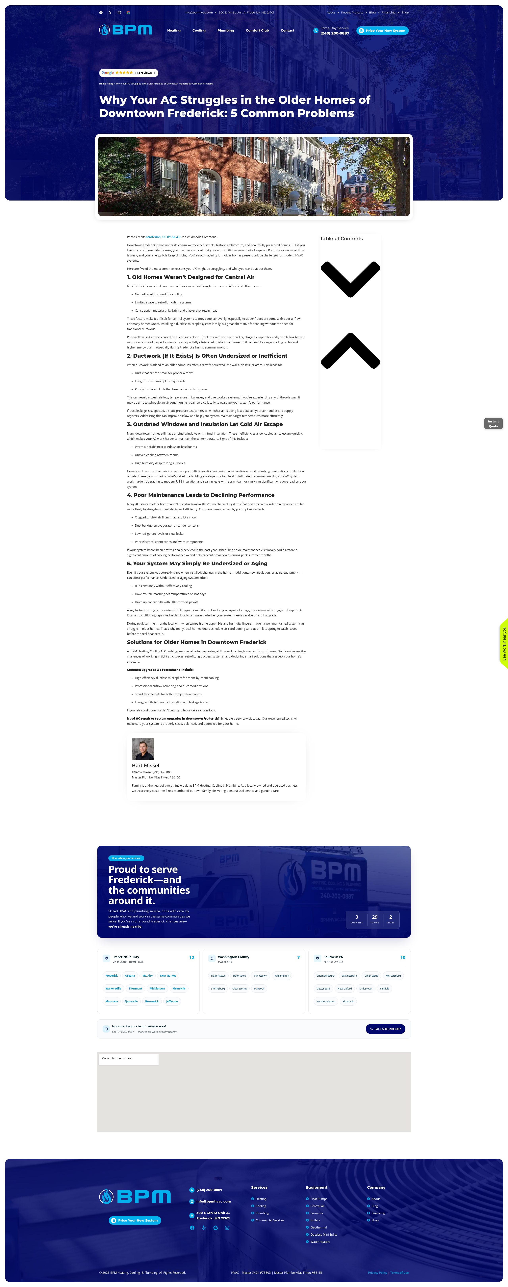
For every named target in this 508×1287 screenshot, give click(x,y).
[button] (350, 280)
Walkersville (113, 988)
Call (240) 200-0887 (387, 1029)
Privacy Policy (377, 1273)
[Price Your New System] (361, 30)
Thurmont (135, 988)
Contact (287, 30)
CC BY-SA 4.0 (171, 237)
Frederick (112, 975)
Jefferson (172, 1001)
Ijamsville (131, 1001)
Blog (110, 83)
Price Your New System (385, 31)
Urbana (130, 975)
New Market (168, 975)
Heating (174, 30)
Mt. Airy (147, 975)
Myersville (179, 988)
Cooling (199, 30)
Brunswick (152, 1001)
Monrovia (112, 1001)
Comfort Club (257, 30)
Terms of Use (399, 1273)
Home (102, 83)
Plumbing (225, 30)
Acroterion (153, 237)
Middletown (157, 988)
